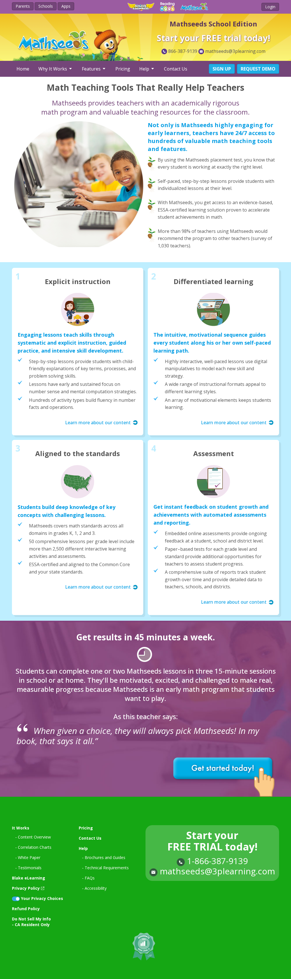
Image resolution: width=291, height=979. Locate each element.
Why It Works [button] (53, 69)
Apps (65, 6)
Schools (45, 6)
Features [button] (92, 69)
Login (270, 6)
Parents (23, 6)
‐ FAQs (88, 878)
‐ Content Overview (33, 837)
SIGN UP (222, 69)
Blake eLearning (28, 878)
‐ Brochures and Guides (103, 857)
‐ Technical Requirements (105, 867)
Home (22, 69)
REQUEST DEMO (258, 69)
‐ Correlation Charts (33, 847)
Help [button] (144, 69)
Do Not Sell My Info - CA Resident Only (31, 921)
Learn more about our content (98, 422)
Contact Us (175, 69)
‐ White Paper (27, 857)
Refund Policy (26, 908)
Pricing (122, 69)
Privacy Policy (26, 888)
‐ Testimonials (28, 867)
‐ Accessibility (94, 888)
